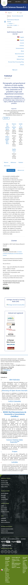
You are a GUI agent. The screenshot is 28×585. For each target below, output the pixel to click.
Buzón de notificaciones (5, 522)
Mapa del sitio (3, 538)
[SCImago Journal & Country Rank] (15, 304)
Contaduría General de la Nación (7, 528)
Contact (22, 64)
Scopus (14, 451)
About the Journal (19, 53)
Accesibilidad (23, 538)
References (13, 162)
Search (15, 70)
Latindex (14, 462)
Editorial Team (20, 59)
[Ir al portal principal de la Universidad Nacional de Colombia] (4, 3)
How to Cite (7, 165)
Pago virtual (3, 495)
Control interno (4, 507)
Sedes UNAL (17, 1)
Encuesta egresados (4, 493)
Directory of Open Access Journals (14, 391)
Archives (10, 23)
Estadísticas (3, 497)
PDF (7, 118)
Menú (25, 1)
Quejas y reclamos (4, 486)
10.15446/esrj (6, 370)
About (22, 51)
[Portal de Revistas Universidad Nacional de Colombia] (5, 22)
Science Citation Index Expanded (14, 441)
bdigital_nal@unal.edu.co (16, 563)
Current (22, 43)
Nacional (9, 1)
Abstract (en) (11, 170)
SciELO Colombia (14, 401)
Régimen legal (3, 520)
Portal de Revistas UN (17, 16)
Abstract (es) (21, 170)
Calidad (2, 505)
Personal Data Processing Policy (16, 62)
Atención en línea (4, 480)
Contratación (3, 518)
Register (10, 12)
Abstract (6, 162)
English (22, 37)
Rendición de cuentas (5, 511)
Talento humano (4, 509)
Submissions (21, 56)
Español (22, 40)
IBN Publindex (14, 380)
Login (20, 12)
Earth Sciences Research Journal (13, 20)
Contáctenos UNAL (4, 482)
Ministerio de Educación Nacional (7, 532)
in (2, 551)
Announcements (20, 48)
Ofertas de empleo (4, 499)
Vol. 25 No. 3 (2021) (12, 25)
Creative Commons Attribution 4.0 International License (13, 253)
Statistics (21, 162)
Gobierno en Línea (4, 530)
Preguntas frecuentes (5, 484)
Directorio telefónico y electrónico (14, 538)
